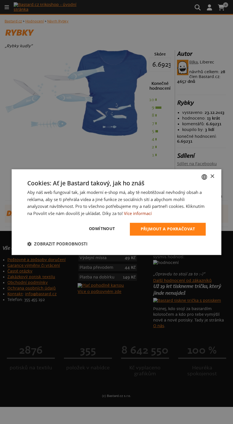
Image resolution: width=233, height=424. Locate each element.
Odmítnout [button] (102, 228)
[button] (57, 243)
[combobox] (204, 177)
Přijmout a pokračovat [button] (168, 229)
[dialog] (116, 212)
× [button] (212, 176)
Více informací (138, 213)
